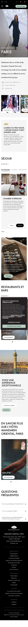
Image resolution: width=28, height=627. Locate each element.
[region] (14, 313)
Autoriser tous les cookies (14, 326)
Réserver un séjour (21, 6)
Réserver (20, 225)
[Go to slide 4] (15, 482)
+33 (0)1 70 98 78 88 (10, 85)
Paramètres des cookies (14, 322)
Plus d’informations (8, 337)
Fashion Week (7, 110)
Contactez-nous (8, 88)
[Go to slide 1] (12, 193)
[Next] (22, 185)
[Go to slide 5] (17, 482)
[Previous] (4, 185)
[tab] (5, 170)
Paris (6, 1)
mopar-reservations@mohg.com (13, 82)
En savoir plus (4, 164)
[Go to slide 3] (15, 342)
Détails (11, 225)
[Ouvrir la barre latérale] (2, 6)
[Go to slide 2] (14, 193)
